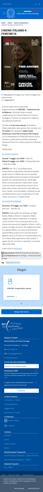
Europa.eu (11, 425)
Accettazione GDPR (11, 371)
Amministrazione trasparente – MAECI (17, 459)
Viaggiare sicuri (9, 408)
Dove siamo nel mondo (12, 412)
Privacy (32, 375)
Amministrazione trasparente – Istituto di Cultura (21, 455)
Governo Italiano (7, 4)
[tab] (21, 303)
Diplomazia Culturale (12, 262)
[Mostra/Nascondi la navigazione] (4, 13)
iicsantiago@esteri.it (15, 353)
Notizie (6, 448)
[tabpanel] (21, 288)
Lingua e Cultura (9, 443)
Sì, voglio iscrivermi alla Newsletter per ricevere (18, 382)
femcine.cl (18, 248)
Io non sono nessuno (10, 154)
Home (3, 22)
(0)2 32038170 (12, 349)
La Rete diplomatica (11, 404)
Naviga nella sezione (21, 311)
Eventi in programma (21, 22)
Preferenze (19, 488)
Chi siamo (7, 435)
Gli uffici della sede (10, 357)
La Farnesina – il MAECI (12, 400)
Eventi (10, 22)
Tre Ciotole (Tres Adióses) (11, 201)
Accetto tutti (34, 488)
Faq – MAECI (8, 467)
